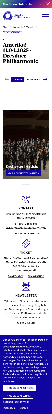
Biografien (33, 79)
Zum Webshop (36, 276)
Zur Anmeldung (26, 323)
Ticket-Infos (15, 276)
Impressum (9, 408)
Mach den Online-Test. (20, 4)
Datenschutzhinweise (16, 402)
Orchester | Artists (22, 166)
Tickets (17, 79)
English (24, 408)
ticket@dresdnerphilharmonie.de (26, 227)
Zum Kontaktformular (26, 233)
